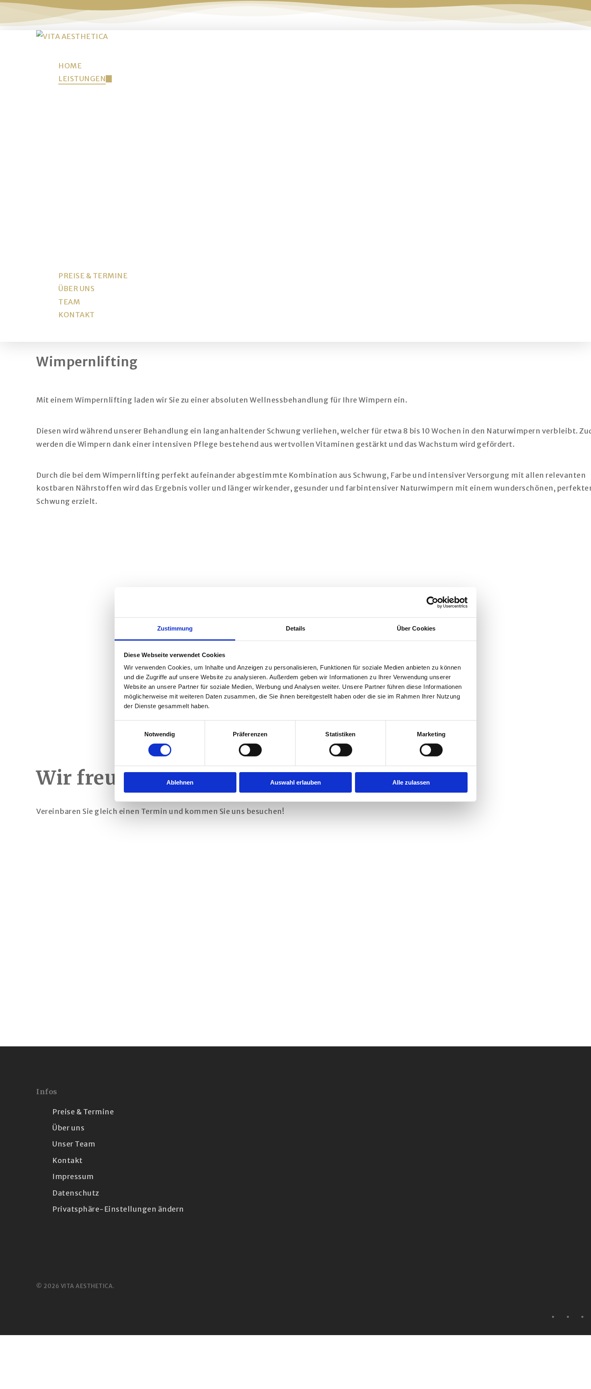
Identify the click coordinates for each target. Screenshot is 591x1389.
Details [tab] (296, 628)
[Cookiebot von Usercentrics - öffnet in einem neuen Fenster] (432, 602)
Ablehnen (179, 782)
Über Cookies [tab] (416, 628)
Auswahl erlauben (295, 782)
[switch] (250, 750)
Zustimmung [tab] (175, 628)
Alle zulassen (411, 782)
